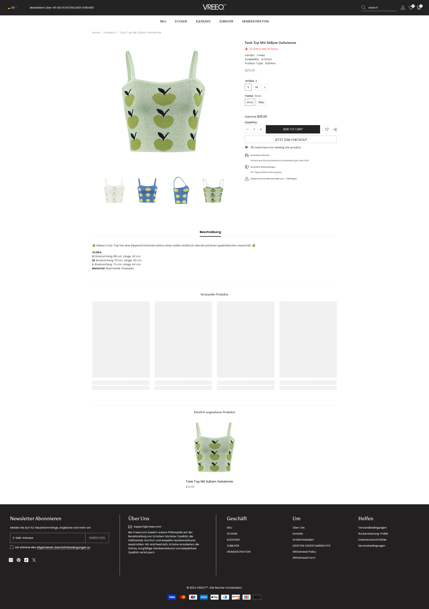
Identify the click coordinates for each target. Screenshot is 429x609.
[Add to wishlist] (327, 129)
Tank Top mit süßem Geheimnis (209, 481)
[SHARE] (334, 129)
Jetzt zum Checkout (291, 140)
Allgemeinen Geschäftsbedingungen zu (63, 547)
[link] (121, 383)
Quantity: (251, 122)
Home (96, 32)
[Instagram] (11, 560)
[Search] (379, 8)
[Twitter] (34, 560)
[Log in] (403, 8)
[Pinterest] (19, 560)
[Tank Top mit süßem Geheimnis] (214, 448)
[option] (163, 102)
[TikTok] (26, 560)
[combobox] (383, 8)
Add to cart (293, 129)
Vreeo (261, 55)
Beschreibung (210, 232)
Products (110, 32)
